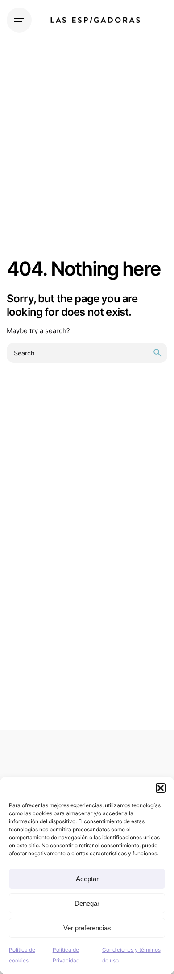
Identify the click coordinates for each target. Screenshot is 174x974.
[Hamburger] (19, 20)
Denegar (87, 903)
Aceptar (87, 879)
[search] (157, 353)
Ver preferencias (87, 928)
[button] (160, 788)
